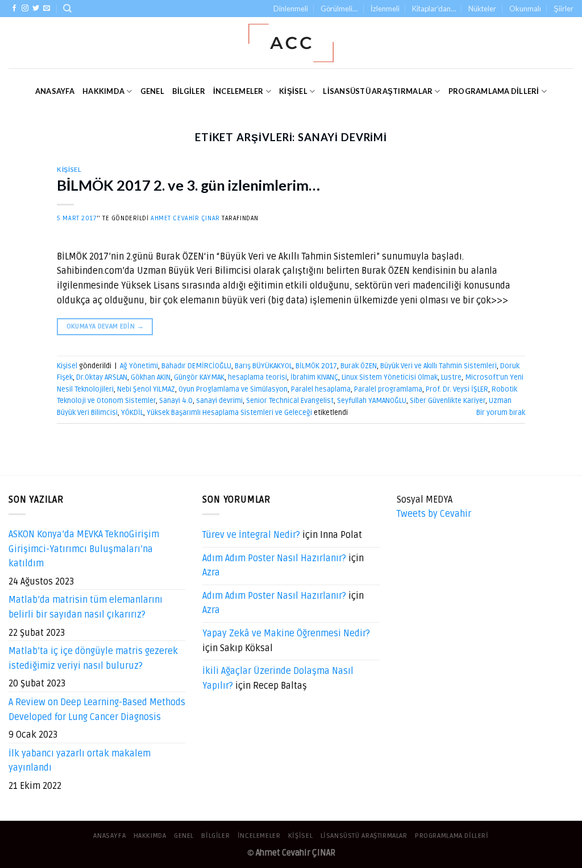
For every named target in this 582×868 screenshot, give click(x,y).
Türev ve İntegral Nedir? (251, 535)
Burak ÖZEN (358, 366)
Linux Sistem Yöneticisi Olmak (390, 377)
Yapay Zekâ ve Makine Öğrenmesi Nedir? (286, 633)
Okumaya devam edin (105, 326)
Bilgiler (188, 91)
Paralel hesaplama (321, 389)
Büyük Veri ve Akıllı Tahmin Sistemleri (438, 366)
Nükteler (482, 8)
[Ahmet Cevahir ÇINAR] (291, 43)
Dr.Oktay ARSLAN (101, 377)
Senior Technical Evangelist (290, 400)
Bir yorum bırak (500, 412)
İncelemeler (238, 91)
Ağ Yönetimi (139, 366)
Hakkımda (103, 91)
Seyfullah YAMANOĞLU (371, 400)
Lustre (451, 377)
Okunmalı (525, 8)
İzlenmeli (385, 8)
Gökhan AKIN (151, 377)
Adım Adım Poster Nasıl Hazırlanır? (274, 558)
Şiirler (563, 8)
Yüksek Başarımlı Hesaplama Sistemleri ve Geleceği (229, 412)
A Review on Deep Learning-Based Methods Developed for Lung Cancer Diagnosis (97, 710)
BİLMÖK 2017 (316, 366)
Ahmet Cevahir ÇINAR (185, 218)
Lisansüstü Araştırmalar (378, 91)
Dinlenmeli (290, 8)
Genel (152, 91)
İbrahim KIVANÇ (314, 377)
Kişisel (293, 91)
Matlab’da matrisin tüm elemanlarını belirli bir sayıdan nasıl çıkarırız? (86, 607)
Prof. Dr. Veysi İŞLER (457, 389)
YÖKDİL (132, 412)
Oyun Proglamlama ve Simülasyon (233, 389)
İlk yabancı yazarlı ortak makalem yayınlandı (80, 761)
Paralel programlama (388, 389)
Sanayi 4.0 (176, 400)
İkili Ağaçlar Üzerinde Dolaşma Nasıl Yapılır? (278, 678)
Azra (211, 572)
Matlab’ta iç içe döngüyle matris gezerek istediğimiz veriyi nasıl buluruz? (93, 658)
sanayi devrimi (219, 400)
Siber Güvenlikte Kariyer (447, 400)
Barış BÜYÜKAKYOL (263, 366)
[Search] (67, 9)
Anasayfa (54, 91)
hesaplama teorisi (257, 377)
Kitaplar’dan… (434, 8)
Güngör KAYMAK (199, 377)
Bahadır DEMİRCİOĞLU (196, 366)
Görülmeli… (339, 8)
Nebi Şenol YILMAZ (146, 389)
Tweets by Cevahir (434, 514)
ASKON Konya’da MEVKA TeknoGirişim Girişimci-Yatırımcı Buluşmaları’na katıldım (84, 549)
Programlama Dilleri (493, 91)
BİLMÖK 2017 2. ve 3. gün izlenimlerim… (188, 185)
